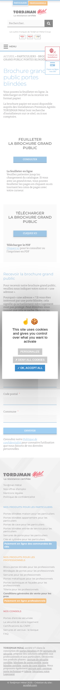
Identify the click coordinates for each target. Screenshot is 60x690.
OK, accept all (31, 368)
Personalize (30, 351)
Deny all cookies (31, 359)
